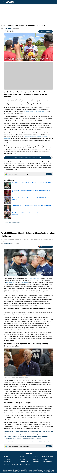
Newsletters (35, 459)
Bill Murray (24, 282)
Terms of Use (24, 461)
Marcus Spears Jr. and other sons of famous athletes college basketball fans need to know (29, 431)
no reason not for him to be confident (34, 111)
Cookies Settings (25, 464)
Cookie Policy (36, 461)
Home (5, 222)
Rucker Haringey (7, 28)
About (6, 456)
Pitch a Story (45, 459)
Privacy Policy (8, 461)
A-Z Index (7, 459)
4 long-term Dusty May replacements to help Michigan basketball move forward (26, 436)
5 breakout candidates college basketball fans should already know (23, 434)
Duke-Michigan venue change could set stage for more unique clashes (23, 438)
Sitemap (22, 459)
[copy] (13, 31)
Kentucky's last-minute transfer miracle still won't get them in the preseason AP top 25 (28, 441)
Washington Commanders (14, 222)
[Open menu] (3, 2)
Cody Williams (7, 243)
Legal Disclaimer (47, 461)
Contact (22, 456)
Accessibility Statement (11, 464)
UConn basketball (34, 278)
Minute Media (8, 467)
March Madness (11, 282)
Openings (35, 456)
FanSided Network (47, 456)
